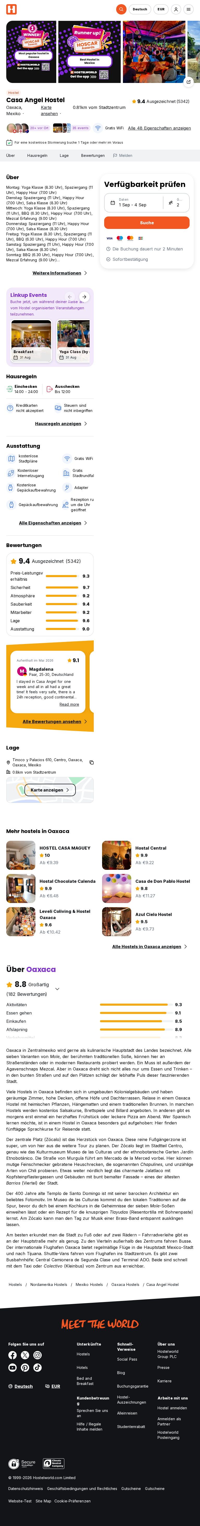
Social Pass (127, 1359)
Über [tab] (10, 155)
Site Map (43, 1501)
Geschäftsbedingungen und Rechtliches (82, 1488)
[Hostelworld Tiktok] (37, 1367)
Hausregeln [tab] (37, 155)
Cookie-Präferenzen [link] (72, 1501)
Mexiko (13, 113)
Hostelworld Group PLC (168, 1354)
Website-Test (20, 1501)
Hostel (13, 93)
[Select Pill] (121, 9)
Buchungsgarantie (133, 1386)
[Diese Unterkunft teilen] (188, 82)
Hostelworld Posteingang (168, 1435)
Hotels (82, 1367)
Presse (164, 1367)
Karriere (165, 1381)
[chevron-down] (57, 989)
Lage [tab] (64, 155)
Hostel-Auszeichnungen (131, 1399)
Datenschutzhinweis (25, 1488)
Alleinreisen (127, 1413)
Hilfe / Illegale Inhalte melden (89, 1426)
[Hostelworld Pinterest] (25, 1367)
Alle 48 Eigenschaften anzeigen (159, 128)
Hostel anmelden (172, 1408)
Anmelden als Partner (169, 1421)
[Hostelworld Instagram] (37, 1355)
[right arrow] (84, 297)
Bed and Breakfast (85, 1381)
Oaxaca (13, 107)
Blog (121, 1372)
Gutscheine (131, 1488)
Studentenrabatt (131, 1426)
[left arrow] (70, 297)
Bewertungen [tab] (93, 155)
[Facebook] (12, 1355)
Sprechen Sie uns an (92, 1413)
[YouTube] (12, 1367)
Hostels (83, 1354)
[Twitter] (25, 1355)
